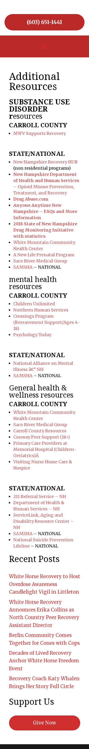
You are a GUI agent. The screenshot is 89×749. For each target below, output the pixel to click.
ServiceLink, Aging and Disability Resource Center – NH (43, 521)
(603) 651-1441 (44, 22)
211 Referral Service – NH (39, 496)
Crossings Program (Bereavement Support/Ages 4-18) (46, 322)
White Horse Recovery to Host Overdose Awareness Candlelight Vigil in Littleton (44, 584)
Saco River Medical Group (40, 261)
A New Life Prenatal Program (43, 254)
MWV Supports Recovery (39, 133)
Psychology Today (32, 334)
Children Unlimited (34, 303)
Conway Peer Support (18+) (41, 437)
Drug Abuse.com (30, 199)
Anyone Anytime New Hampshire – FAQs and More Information (45, 211)
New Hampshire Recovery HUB (45, 162)
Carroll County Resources (39, 431)
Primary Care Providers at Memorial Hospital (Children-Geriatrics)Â (44, 449)
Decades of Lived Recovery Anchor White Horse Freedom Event (44, 660)
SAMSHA (23, 267)
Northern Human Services (40, 310)
